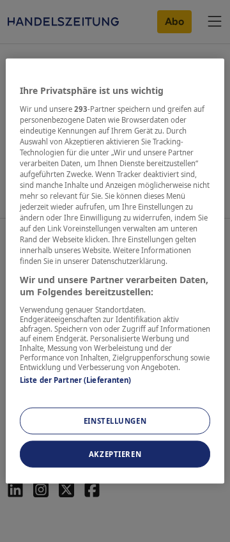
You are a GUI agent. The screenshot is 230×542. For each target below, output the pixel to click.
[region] (115, 271)
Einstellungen (115, 421)
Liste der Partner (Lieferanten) (76, 379)
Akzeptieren (115, 454)
